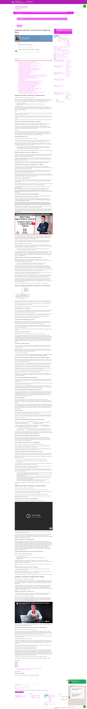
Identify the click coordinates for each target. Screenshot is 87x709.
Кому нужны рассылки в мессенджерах (61, 53)
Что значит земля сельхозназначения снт (66, 50)
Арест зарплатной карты (23, 79)
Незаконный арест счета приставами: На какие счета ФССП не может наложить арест (33, 75)
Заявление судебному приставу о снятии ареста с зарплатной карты (30, 88)
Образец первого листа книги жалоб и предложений (69, 66)
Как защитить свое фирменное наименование (62, 54)
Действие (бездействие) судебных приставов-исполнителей (29, 82)
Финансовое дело (21, 16)
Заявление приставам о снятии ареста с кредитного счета (28, 64)
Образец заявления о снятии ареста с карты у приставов (28, 89)
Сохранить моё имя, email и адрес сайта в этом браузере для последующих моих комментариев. (31, 690)
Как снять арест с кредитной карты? (25, 66)
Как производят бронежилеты (60, 55)
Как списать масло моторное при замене (61, 46)
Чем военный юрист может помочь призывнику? (67, 52)
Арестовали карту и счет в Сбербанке (25, 70)
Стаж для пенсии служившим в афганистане (53, 695)
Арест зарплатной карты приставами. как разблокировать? (28, 67)
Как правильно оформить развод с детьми (62, 57)
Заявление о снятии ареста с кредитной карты (26, 87)
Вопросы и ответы (21, 21)
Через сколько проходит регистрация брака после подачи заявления (69, 70)
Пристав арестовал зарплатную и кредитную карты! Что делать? (29, 77)
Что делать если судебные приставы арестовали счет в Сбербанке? (30, 84)
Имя (16, 686)
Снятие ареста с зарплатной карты (24, 73)
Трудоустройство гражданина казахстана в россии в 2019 (68, 75)
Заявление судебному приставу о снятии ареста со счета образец (28, 69)
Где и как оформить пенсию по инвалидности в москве (29, 668)
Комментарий (17, 684)
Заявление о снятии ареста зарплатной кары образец (28, 93)
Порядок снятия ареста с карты (24, 63)
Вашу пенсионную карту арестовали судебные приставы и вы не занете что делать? (33, 74)
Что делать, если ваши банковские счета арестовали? (28, 76)
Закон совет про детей (24, 669)
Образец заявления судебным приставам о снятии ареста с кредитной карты (31, 92)
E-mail (16, 688)
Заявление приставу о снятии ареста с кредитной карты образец (29, 68)
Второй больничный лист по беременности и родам (69, 95)
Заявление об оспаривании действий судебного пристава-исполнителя (30, 81)
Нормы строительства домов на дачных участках (67, 38)
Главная (19, 13)
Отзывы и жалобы (22, 80)
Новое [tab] (58, 32)
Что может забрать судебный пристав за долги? (27, 71)
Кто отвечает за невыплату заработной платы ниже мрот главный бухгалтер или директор (69, 62)
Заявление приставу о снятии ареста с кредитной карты (26, 61)
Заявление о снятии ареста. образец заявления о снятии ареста (29, 62)
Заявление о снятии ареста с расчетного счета (26, 91)
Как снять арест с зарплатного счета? (25, 72)
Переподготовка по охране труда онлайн (61, 56)
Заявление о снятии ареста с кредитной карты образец (26, 90)
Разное (57, 100)
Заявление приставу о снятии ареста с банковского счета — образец (30, 65)
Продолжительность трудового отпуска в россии (62, 92)
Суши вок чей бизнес (69, 40)
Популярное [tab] (59, 30)
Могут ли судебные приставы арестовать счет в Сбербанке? (29, 83)
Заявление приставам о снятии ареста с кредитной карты (26, 85)
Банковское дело (21, 18)
